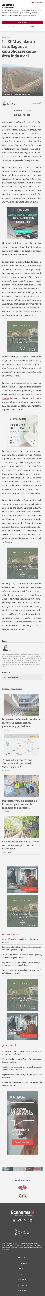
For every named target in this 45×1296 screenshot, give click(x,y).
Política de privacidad (36, 3)
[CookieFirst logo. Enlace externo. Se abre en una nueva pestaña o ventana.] (8, 5)
